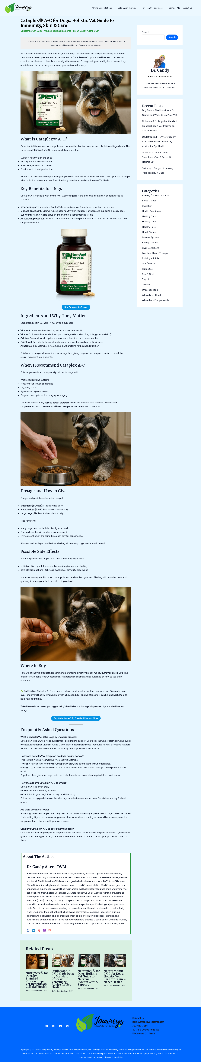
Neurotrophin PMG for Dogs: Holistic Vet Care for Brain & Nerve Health (115, 976)
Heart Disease (149, 232)
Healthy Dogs (149, 221)
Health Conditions (151, 211)
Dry (22, 387)
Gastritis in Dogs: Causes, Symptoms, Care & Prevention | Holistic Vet (158, 157)
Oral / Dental (148, 263)
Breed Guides (149, 200)
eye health (35, 165)
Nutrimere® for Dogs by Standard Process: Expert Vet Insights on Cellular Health (37, 979)
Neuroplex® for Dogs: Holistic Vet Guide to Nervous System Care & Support (89, 977)
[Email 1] (50, 930)
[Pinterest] (39, 930)
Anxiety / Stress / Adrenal (155, 195)
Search (145, 32)
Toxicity (146, 284)
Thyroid (146, 279)
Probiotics (147, 268)
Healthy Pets (149, 227)
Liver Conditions (150, 248)
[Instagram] (44, 930)
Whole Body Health (152, 295)
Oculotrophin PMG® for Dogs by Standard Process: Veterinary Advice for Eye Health (63, 979)
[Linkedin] (33, 930)
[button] (113, 8)
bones (53, 338)
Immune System (150, 237)
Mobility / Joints (150, 258)
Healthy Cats (149, 216)
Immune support (29, 207)
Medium (25, 509)
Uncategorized (150, 289)
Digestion (147, 206)
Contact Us (138, 1018)
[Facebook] (28, 930)
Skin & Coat (148, 274)
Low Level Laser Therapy (155, 253)
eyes (63, 65)
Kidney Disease (150, 242)
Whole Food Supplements (57, 30)
